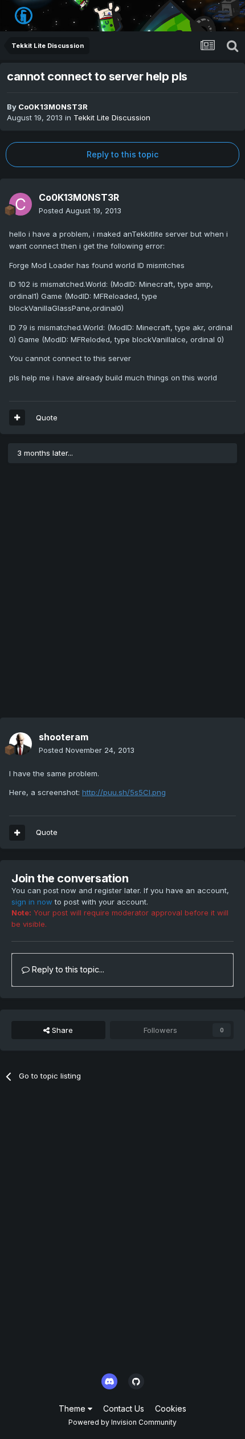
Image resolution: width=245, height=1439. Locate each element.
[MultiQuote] (17, 417)
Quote (47, 417)
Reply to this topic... (67, 969)
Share (61, 1030)
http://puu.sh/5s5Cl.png (124, 792)
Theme (73, 1408)
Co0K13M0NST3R (53, 106)
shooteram (63, 737)
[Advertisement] (122, 595)
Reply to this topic (122, 154)
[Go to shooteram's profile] (20, 743)
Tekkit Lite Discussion (112, 117)
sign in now (31, 901)
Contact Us (123, 1408)
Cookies (170, 1408)
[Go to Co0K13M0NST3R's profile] (20, 204)
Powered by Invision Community (122, 1422)
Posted (80, 210)
